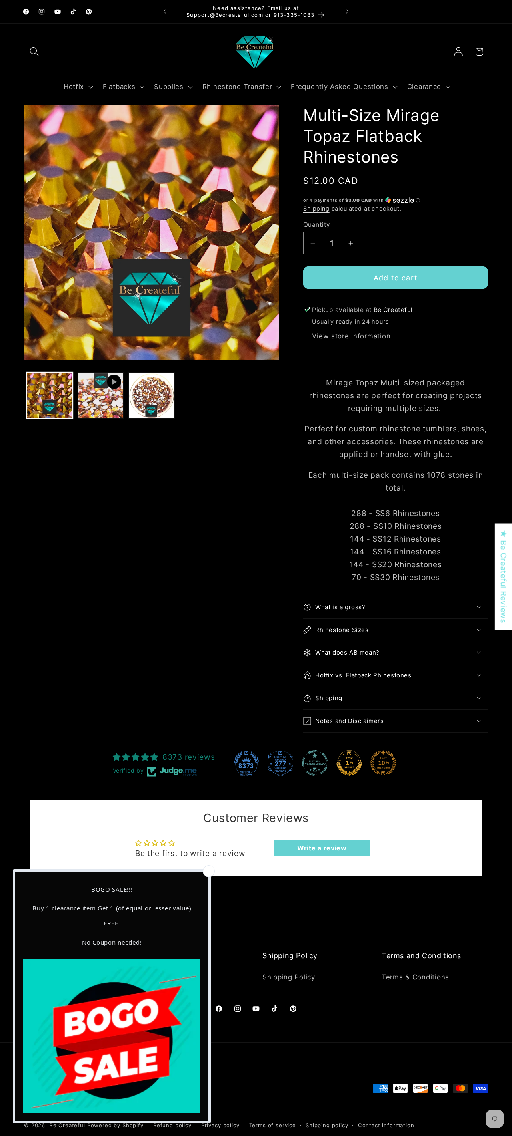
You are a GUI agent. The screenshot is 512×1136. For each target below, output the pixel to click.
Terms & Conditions (415, 977)
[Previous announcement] (165, 11)
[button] (34, 51)
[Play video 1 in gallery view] (101, 395)
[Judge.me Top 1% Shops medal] (349, 763)
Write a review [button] (322, 848)
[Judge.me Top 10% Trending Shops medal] (383, 763)
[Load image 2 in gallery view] (151, 395)
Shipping (316, 208)
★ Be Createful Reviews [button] (503, 577)
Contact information (386, 1125)
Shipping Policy (288, 977)
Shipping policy (327, 1125)
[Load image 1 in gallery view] (49, 395)
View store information (351, 336)
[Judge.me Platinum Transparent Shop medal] (315, 763)
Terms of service (272, 1125)
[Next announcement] (347, 11)
